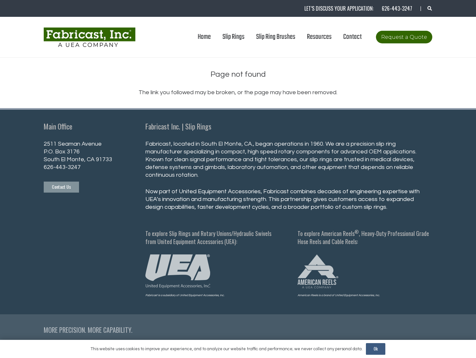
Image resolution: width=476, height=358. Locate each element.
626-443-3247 (62, 167)
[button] (430, 8)
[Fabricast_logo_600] (89, 37)
